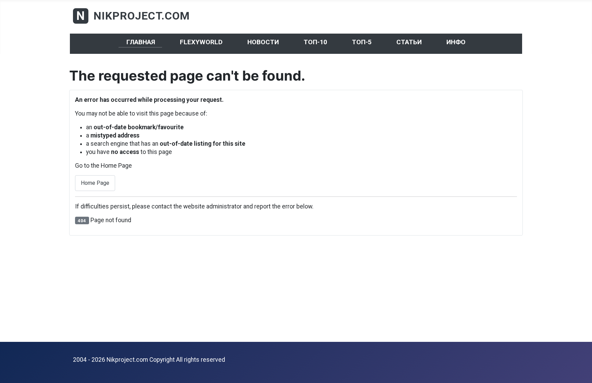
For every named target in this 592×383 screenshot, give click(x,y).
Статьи (409, 42)
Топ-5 (362, 42)
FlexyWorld (201, 42)
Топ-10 (315, 42)
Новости (263, 42)
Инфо (456, 42)
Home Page (95, 183)
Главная (140, 42)
